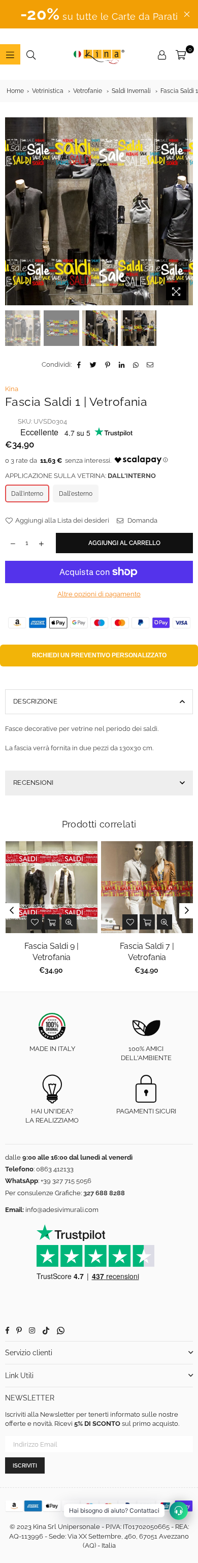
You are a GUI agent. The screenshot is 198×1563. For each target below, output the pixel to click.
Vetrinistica (47, 90)
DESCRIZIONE (35, 701)
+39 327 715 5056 (66, 1181)
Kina (11, 389)
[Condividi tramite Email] (150, 364)
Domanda (141, 520)
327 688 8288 (104, 1193)
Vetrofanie (87, 90)
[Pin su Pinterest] (108, 364)
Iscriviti (25, 1465)
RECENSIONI (33, 782)
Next (185, 211)
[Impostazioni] (162, 54)
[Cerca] (31, 54)
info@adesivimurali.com (61, 1210)
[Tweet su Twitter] (93, 364)
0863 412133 (55, 1169)
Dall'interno (27, 493)
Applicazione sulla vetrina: (80, 476)
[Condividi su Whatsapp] (136, 364)
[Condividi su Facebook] (79, 364)
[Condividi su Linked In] (122, 364)
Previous (12, 211)
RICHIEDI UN (99, 655)
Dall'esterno (75, 493)
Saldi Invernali (131, 90)
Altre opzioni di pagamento (99, 594)
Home (15, 90)
